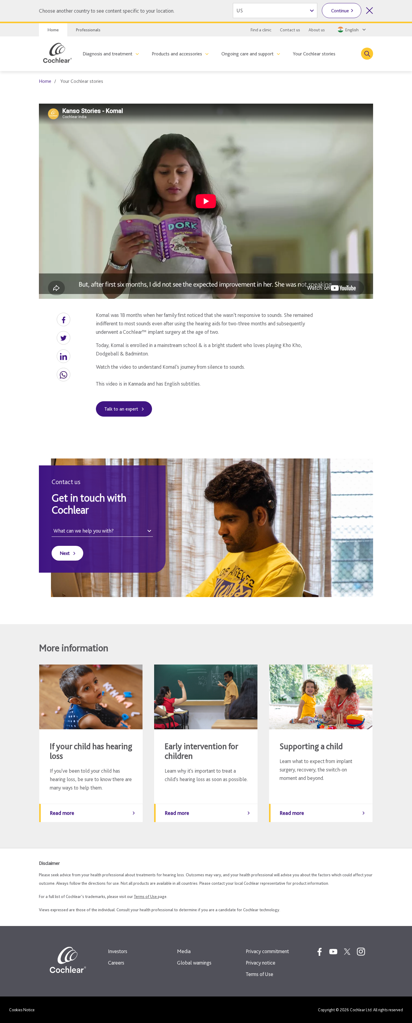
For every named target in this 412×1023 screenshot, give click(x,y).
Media (184, 951)
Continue (340, 11)
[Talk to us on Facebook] (319, 951)
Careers (116, 962)
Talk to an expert (121, 409)
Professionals (88, 30)
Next (65, 553)
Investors (117, 951)
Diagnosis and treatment (107, 54)
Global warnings (194, 962)
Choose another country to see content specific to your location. (106, 11)
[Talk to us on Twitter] (347, 951)
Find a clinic (261, 30)
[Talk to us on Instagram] (361, 951)
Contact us (290, 30)
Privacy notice (260, 962)
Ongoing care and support (247, 54)
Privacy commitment (267, 951)
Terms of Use (146, 896)
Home (53, 30)
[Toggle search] (367, 54)
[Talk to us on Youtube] (333, 951)
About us (317, 30)
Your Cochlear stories (314, 54)
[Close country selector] (369, 10)
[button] (63, 319)
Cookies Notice (22, 1009)
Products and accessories (177, 54)
